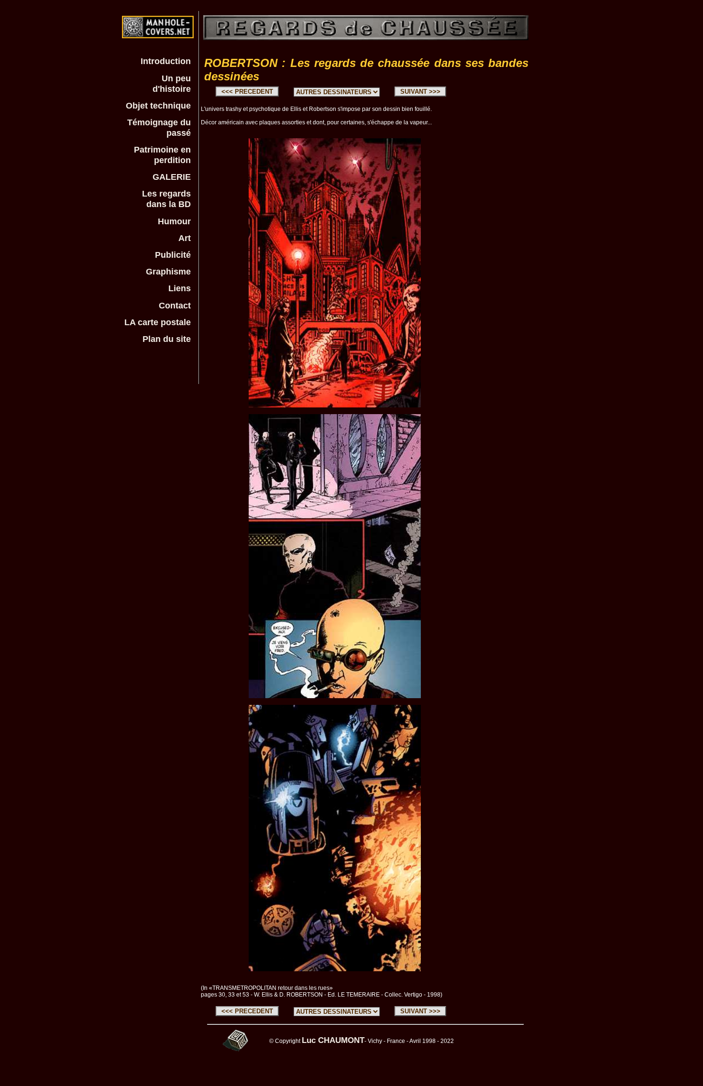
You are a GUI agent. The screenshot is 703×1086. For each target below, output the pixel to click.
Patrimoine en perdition (162, 154)
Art (184, 238)
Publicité (173, 255)
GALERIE (172, 177)
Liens (179, 288)
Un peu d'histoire (172, 83)
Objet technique (158, 105)
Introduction (166, 61)
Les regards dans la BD (166, 198)
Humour (174, 221)
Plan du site (167, 339)
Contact (175, 305)
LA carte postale (157, 322)
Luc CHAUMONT (333, 1040)
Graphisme (168, 271)
